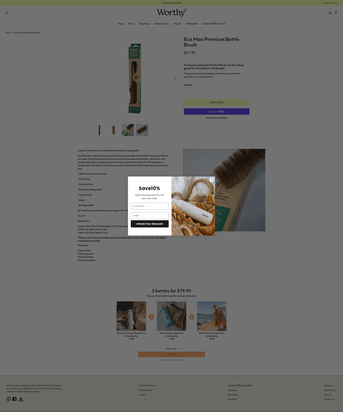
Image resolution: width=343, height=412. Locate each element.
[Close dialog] (211, 180)
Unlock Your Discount (149, 223)
